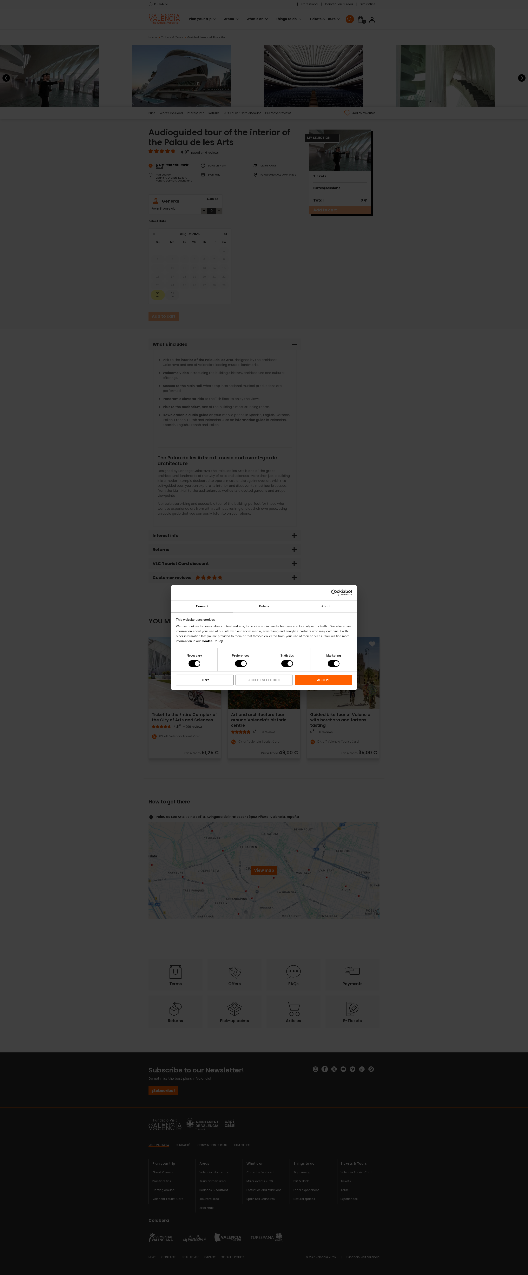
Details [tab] (264, 606)
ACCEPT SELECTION (264, 680)
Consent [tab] (202, 606)
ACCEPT (323, 680)
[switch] (241, 663)
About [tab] (325, 606)
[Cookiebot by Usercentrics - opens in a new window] (334, 593)
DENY (204, 680)
